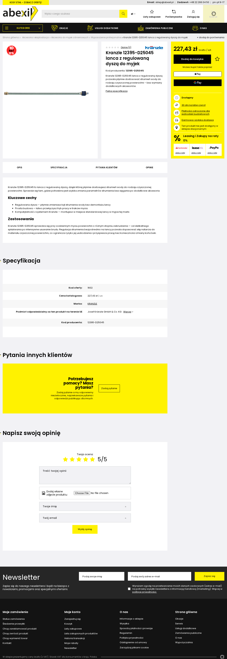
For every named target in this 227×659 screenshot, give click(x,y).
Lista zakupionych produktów (81, 633)
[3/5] (78, 459)
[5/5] (92, 459)
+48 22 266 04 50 (199, 2)
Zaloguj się (193, 16)
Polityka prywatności (131, 637)
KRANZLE (92, 303)
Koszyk (68, 623)
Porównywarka (173, 16)
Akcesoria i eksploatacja (35, 37)
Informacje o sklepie (131, 618)
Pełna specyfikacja (117, 91)
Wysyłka (124, 623)
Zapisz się (209, 576)
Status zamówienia (14, 619)
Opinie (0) (126, 47)
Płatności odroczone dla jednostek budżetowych (196, 112)
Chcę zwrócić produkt (15, 633)
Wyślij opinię (85, 529)
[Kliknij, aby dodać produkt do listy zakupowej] (217, 59)
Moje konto (72, 612)
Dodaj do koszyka (192, 59)
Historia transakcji (74, 638)
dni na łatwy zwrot (194, 105)
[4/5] (85, 459)
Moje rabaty (71, 643)
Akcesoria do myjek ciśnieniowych (69, 37)
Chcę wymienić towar (15, 638)
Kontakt (7, 643)
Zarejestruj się (72, 619)
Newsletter (21, 577)
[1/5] (65, 459)
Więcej (127, 311)
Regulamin (126, 633)
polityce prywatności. (144, 592)
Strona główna (11, 37)
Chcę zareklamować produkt (20, 628)
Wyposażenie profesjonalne (106, 37)
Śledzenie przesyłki (14, 623)
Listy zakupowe (151, 16)
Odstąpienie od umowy (133, 642)
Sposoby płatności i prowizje (136, 628)
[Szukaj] (123, 14)
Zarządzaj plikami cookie (134, 647)
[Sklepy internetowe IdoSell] (222, 657)
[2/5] (72, 459)
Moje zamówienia (15, 612)
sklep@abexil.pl (165, 2)
